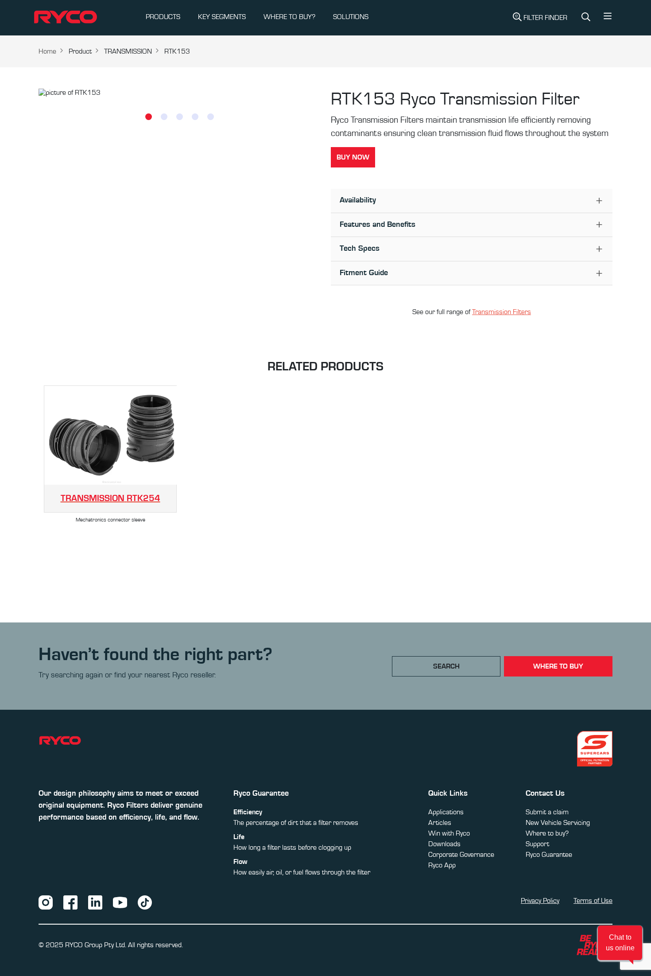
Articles (439, 822)
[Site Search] (585, 18)
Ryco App (442, 865)
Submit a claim (547, 812)
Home (47, 51)
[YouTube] (120, 902)
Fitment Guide (364, 273)
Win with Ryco (449, 833)
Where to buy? (547, 833)
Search (446, 666)
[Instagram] (46, 902)
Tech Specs (360, 249)
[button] (607, 18)
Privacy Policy (540, 900)
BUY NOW (353, 157)
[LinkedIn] (95, 902)
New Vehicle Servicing (558, 822)
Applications (446, 812)
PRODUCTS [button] (163, 16)
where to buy (558, 666)
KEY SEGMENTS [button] (222, 16)
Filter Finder (545, 17)
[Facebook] (70, 902)
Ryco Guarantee (549, 854)
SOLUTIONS (350, 16)
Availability (358, 200)
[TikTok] (145, 902)
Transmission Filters (501, 311)
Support (537, 844)
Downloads (444, 844)
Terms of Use (593, 900)
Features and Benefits (377, 225)
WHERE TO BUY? (289, 16)
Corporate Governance (461, 854)
